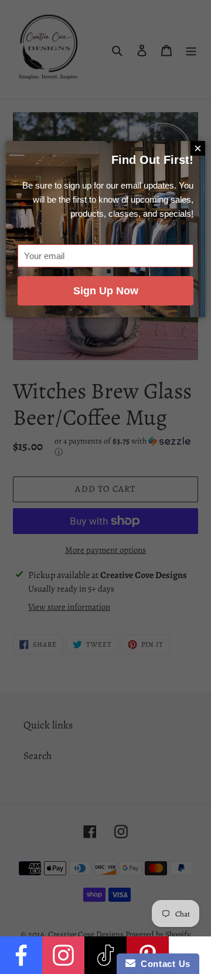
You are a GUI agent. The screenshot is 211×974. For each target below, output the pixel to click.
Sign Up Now (105, 291)
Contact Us (162, 964)
